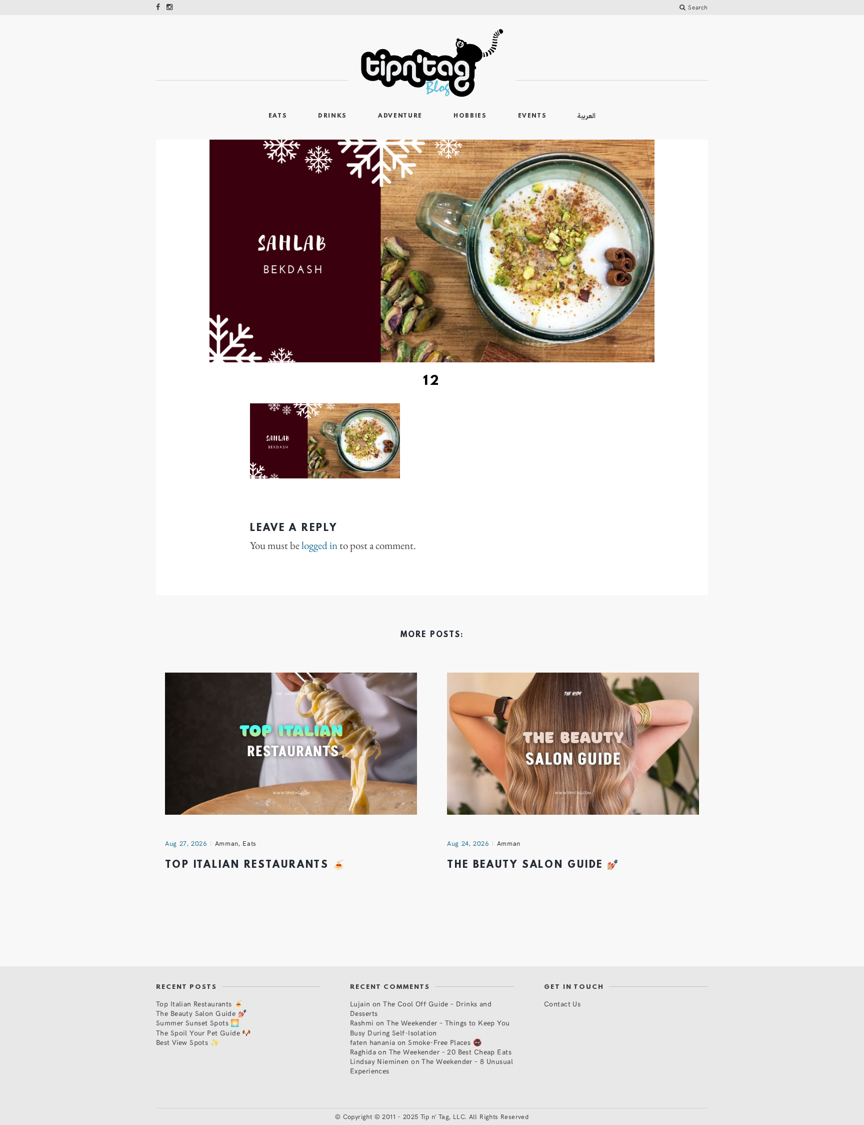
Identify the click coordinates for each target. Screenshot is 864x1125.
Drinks (332, 116)
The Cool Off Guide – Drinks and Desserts (421, 1008)
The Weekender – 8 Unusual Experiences (431, 1065)
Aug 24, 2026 (468, 843)
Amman (226, 843)
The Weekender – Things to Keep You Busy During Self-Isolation (430, 1027)
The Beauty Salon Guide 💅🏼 (533, 865)
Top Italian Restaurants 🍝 (255, 865)
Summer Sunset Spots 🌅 (198, 1022)
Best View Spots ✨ (187, 1042)
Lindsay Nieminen (379, 1061)
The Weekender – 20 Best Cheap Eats (450, 1051)
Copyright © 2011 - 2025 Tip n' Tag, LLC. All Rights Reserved (436, 1116)
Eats (278, 116)
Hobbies (470, 116)
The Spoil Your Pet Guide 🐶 (203, 1032)
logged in (320, 545)
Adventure (400, 116)
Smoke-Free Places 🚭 (445, 1042)
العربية (587, 116)
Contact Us (562, 1003)
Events (532, 116)
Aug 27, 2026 (186, 843)
